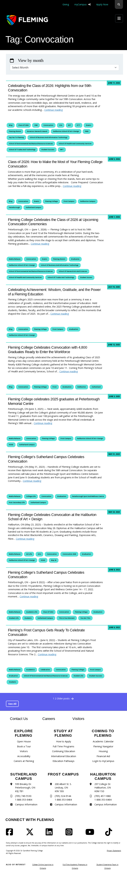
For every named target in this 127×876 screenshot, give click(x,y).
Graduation (73, 329)
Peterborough (14, 207)
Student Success (47, 150)
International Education (63, 756)
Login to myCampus (103, 761)
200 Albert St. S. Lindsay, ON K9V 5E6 (63, 787)
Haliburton (81, 387)
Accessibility (23, 756)
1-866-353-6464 (23, 799)
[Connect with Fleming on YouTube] (90, 834)
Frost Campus (69, 201)
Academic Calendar (103, 741)
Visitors (78, 719)
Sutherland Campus (33, 207)
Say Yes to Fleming (16, 137)
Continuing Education (63, 751)
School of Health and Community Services (75, 144)
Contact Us (19, 719)
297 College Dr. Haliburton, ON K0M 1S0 (102, 787)
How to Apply (63, 741)
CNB (36, 125)
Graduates (75, 259)
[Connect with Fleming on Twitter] (31, 834)
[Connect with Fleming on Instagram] (69, 834)
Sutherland (96, 387)
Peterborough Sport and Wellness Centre (88, 496)
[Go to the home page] (27, 20)
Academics (30, 670)
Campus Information (26, 804)
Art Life (29, 554)
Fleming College (51, 201)
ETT (78, 125)
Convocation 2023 (69, 554)
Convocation (48, 125)
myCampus (80, 4)
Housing (103, 751)
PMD (86, 131)
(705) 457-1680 (102, 796)
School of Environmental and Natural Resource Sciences (31, 144)
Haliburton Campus (87, 201)
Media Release (14, 259)
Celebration (45, 670)
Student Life (14, 618)
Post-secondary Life (17, 503)
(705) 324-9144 (63, 796)
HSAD (11, 445)
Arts (39, 554)
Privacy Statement (114, 850)
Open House (24, 741)
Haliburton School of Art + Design (66, 131)
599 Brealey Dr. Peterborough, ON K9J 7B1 (25, 787)
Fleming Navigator (103, 746)
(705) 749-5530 (23, 796)
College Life (31, 496)
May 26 (53, 560)
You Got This (85, 618)
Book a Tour (24, 746)
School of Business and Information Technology (48, 137)
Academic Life (31, 612)
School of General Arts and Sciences (73, 271)
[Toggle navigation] (119, 18)
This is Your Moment (67, 618)
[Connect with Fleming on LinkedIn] (50, 834)
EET (69, 125)
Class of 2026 (23, 125)
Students (28, 618)
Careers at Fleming (24, 761)
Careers (52, 718)
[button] (119, 4)
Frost (55, 387)
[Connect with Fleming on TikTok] (109, 834)
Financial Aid (103, 756)
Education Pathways (63, 761)
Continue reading (53, 109)
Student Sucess (86, 277)
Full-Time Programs (63, 746)
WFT (62, 150)
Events (88, 125)
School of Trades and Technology (22, 150)
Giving (66, 4)
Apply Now (102, 4)
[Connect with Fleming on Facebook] (10, 834)
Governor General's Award (37, 131)
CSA (60, 125)
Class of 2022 (48, 612)
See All (12, 703)
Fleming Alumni (15, 131)
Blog (10, 125)
